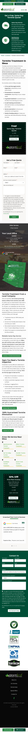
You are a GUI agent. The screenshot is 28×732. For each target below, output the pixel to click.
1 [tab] (12, 511)
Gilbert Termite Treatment (20, 445)
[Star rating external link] (14, 1)
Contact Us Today (8, 430)
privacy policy (6, 213)
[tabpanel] (13, 491)
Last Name (16, 162)
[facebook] (14, 698)
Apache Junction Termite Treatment (7, 446)
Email (15, 167)
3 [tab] (16, 511)
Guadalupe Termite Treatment (6, 463)
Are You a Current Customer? (9, 180)
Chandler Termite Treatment (20, 454)
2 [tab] (14, 511)
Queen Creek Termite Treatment (19, 463)
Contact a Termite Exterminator (11, 356)
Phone (4, 167)
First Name (5, 162)
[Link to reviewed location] (14, 523)
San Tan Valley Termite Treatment (7, 455)
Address (5, 174)
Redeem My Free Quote (9, 408)
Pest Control (14, 228)
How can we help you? (8, 185)
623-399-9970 (15, 241)
